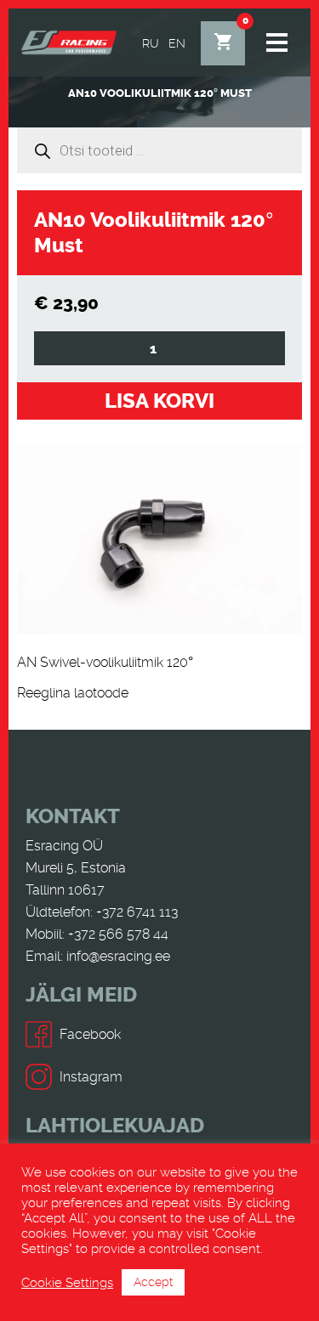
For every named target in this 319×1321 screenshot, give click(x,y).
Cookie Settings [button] (67, 1282)
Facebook (90, 1034)
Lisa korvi (159, 401)
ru (150, 43)
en (176, 43)
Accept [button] (153, 1282)
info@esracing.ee (118, 956)
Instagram (91, 1077)
